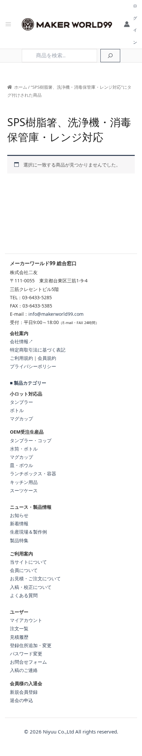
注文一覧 (19, 628)
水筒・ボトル (24, 449)
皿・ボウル (21, 465)
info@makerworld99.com (56, 314)
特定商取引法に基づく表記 (37, 350)
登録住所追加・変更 (31, 645)
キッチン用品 (24, 482)
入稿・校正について (31, 587)
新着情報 (19, 523)
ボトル (17, 410)
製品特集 (19, 540)
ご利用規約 (21, 358)
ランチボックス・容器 (33, 473)
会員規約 (47, 358)
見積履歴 (19, 637)
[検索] (110, 55)
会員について (24, 570)
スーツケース (24, 490)
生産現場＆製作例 (28, 532)
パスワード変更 (26, 653)
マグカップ (21, 418)
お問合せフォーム (28, 662)
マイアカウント (26, 620)
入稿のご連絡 (24, 670)
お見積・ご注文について (35, 578)
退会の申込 (21, 700)
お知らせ (19, 515)
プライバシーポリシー (33, 366)
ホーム (20, 87)
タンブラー (21, 402)
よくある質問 (24, 595)
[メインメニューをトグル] (8, 24)
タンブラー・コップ (31, 440)
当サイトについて (28, 562)
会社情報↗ (21, 341)
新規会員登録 (24, 692)
